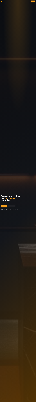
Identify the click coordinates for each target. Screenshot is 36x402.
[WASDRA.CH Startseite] (4, 1)
